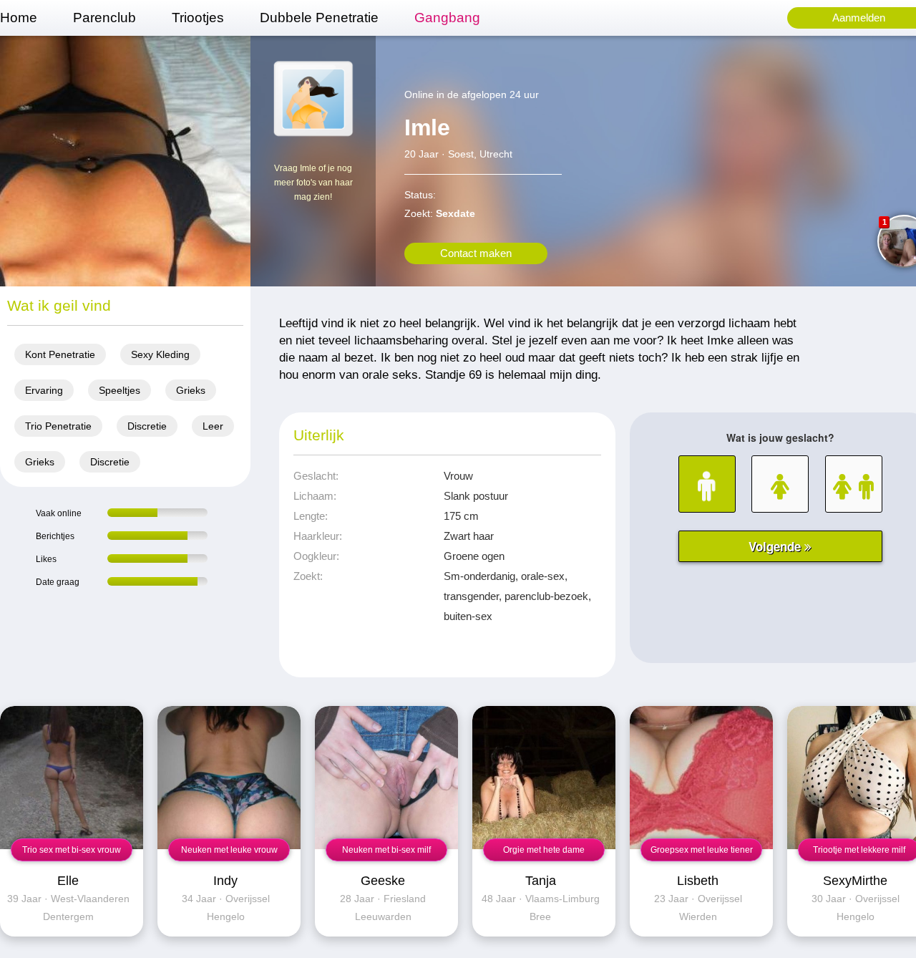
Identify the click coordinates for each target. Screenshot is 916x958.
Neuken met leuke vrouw (229, 850)
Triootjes (198, 17)
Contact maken (476, 253)
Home (18, 17)
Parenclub (104, 17)
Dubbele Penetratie (319, 17)
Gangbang (447, 17)
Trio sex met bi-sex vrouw (71, 850)
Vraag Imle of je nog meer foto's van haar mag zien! (313, 182)
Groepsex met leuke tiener (702, 850)
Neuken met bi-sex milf (386, 850)
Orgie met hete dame (544, 850)
